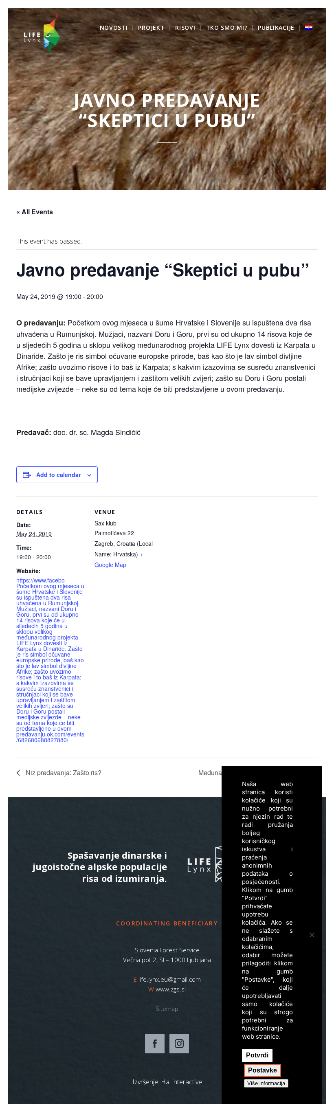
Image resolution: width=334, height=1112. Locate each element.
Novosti (114, 28)
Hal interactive (181, 1081)
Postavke (262, 1070)
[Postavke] (312, 935)
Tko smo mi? (227, 28)
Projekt (151, 28)
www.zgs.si (171, 989)
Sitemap (167, 1008)
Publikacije (276, 28)
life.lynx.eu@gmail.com (169, 979)
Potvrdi (257, 1055)
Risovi (185, 28)
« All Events (34, 211)
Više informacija (266, 1083)
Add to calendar (58, 474)
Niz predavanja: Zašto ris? (62, 772)
